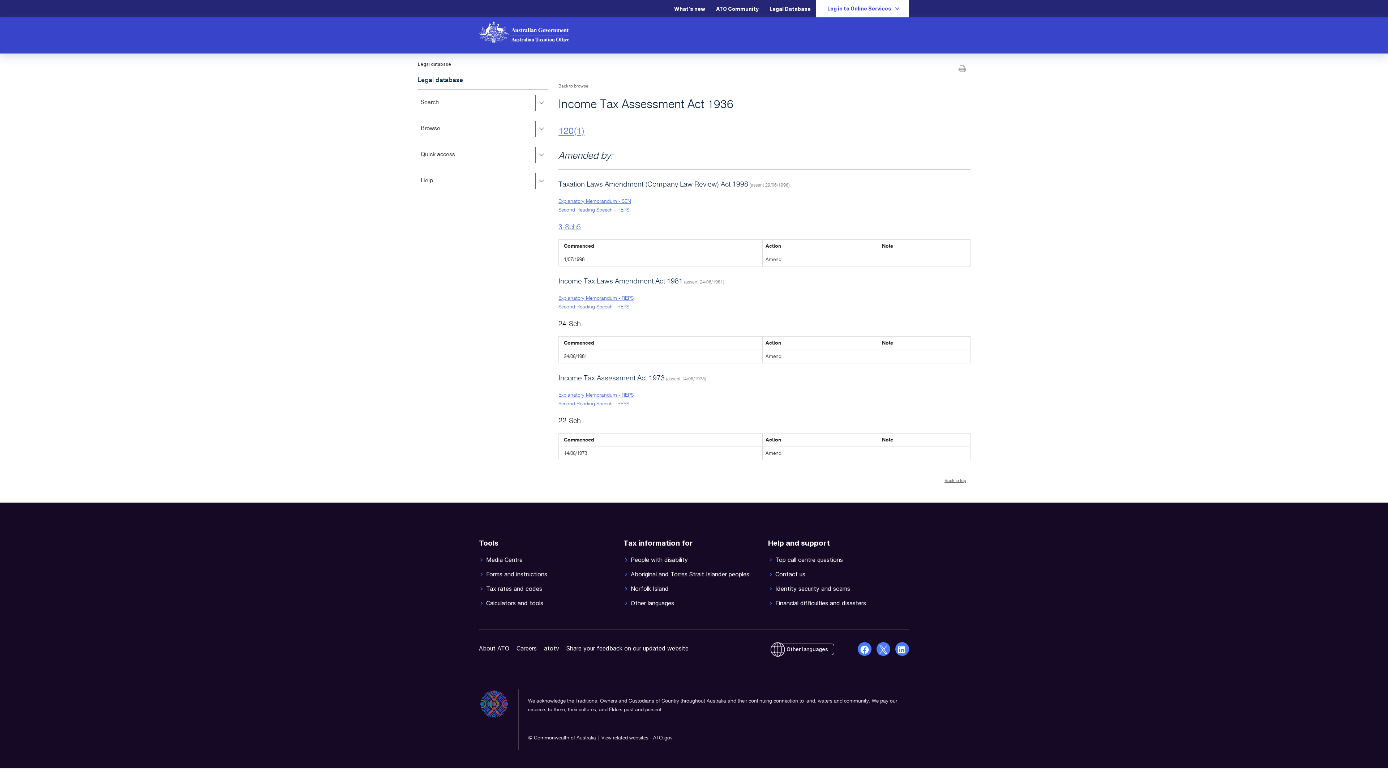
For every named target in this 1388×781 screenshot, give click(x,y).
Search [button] (440, 107)
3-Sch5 (569, 227)
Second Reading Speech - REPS (593, 210)
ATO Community (737, 9)
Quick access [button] (448, 159)
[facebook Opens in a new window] (864, 649)
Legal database (440, 80)
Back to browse (573, 86)
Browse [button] (441, 133)
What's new (689, 9)
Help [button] (437, 186)
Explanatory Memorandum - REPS (596, 298)
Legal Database (790, 9)
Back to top (955, 481)
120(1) (571, 131)
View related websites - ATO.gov (636, 738)
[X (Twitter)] (883, 649)
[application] (482, 141)
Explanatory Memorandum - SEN (594, 201)
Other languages (807, 649)
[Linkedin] (902, 649)
